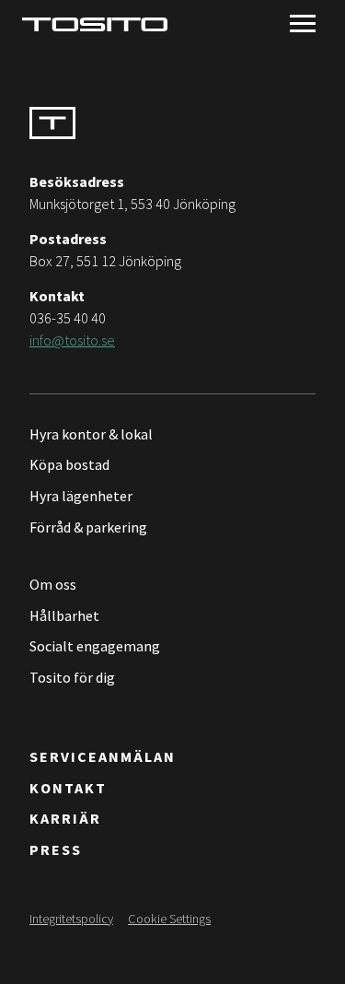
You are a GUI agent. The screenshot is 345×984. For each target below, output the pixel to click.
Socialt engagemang (94, 646)
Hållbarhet (64, 615)
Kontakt (68, 788)
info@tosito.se (72, 340)
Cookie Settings (169, 918)
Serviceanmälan (102, 756)
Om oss (52, 584)
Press (55, 849)
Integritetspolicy (71, 918)
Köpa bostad (69, 464)
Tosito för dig (72, 677)
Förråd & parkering (88, 527)
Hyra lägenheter (80, 495)
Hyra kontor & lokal (91, 434)
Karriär (65, 818)
